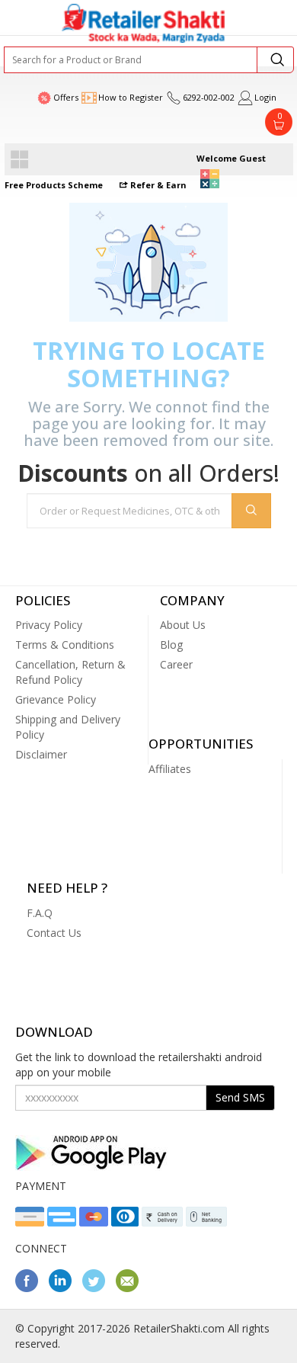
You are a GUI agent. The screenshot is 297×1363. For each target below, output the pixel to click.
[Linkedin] (64, 1288)
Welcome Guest (231, 158)
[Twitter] (97, 1288)
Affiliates (169, 769)
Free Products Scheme (54, 185)
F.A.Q (40, 913)
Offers (65, 97)
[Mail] (131, 1288)
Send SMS (240, 1097)
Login (265, 97)
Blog (171, 644)
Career (176, 664)
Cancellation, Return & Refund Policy (70, 672)
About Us (183, 624)
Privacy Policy (48, 624)
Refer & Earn (157, 185)
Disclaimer (41, 754)
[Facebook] (30, 1288)
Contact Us (54, 932)
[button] (209, 178)
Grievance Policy (55, 699)
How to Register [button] (130, 97)
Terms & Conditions (64, 644)
